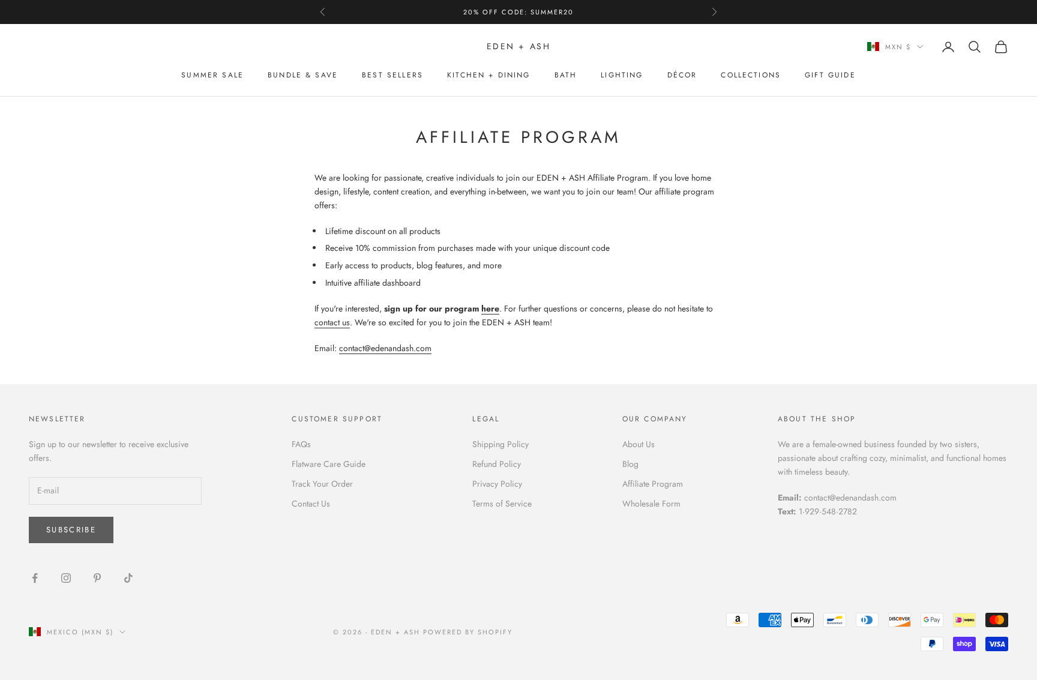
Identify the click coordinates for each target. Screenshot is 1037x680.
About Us (638, 444)
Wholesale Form (651, 504)
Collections (751, 75)
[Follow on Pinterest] (97, 578)
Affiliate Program (652, 484)
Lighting (622, 75)
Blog (630, 464)
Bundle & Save (303, 75)
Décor (682, 75)
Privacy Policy (497, 484)
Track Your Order (322, 484)
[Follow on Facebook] (35, 578)
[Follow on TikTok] (128, 578)
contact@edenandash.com (385, 348)
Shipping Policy (500, 444)
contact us (332, 322)
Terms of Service (502, 504)
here (490, 308)
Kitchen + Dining (489, 75)
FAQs (301, 444)
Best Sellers (392, 75)
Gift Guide (830, 75)
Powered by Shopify (467, 632)
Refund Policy (496, 464)
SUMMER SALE (212, 75)
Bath (566, 75)
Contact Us (311, 504)
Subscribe (71, 529)
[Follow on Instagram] (66, 578)
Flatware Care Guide (328, 464)
